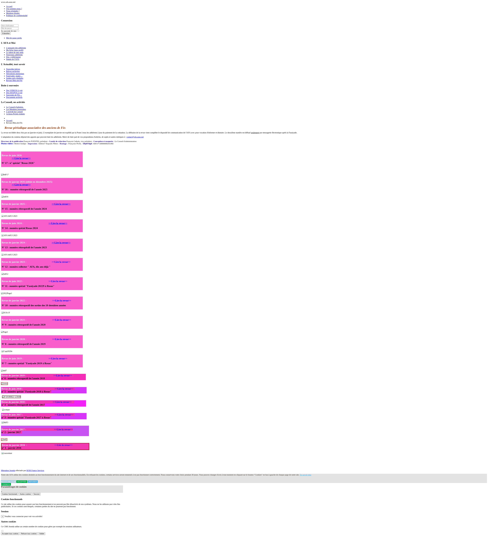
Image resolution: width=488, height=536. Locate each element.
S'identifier (6, 33)
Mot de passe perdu (14, 38)
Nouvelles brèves (13, 69)
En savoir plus (305, 475)
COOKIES (6, 484)
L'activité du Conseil (14, 112)
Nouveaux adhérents (14, 55)
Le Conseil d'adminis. (15, 107)
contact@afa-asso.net (135, 137)
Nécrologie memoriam (15, 74)
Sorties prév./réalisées (14, 78)
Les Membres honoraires (16, 109)
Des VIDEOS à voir (14, 90)
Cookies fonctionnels (9, 494)
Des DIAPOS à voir (14, 93)
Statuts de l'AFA (12, 59)
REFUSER (33, 482)
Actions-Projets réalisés (15, 114)
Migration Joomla (8, 470)
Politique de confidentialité (16, 15)
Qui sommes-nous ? (14, 9)
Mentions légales (13, 13)
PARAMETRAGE (8, 482)
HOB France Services (35, 470)
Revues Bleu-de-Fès (14, 80)
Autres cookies (25, 494)
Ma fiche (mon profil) (14, 50)
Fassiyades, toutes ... (14, 76)
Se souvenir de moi (8, 31)
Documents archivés (14, 97)
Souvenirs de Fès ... (14, 95)
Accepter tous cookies (10, 534)
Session (37, 494)
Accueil (9, 6)
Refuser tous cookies (29, 534)
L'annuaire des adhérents (16, 48)
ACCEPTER (21, 482)
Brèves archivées (13, 71)
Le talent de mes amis (14, 52)
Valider (41, 534)
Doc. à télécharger (13, 57)
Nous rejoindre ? (12, 11)
